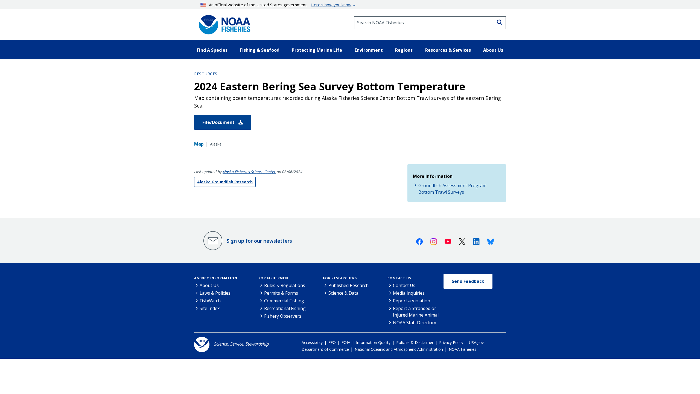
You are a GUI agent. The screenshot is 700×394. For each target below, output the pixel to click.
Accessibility (312, 342)
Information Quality (373, 342)
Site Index (210, 308)
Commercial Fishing (284, 301)
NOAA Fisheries (462, 349)
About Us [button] (493, 50)
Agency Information (215, 278)
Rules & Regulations (284, 285)
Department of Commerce (325, 349)
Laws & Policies (215, 293)
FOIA (346, 342)
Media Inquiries (409, 293)
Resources (205, 73)
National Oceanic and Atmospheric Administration (399, 349)
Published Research (348, 285)
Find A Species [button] (212, 50)
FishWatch (210, 301)
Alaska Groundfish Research (225, 181)
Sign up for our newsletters (259, 240)
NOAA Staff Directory (414, 323)
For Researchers (340, 278)
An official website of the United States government (280, 4)
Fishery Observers (282, 316)
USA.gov (476, 342)
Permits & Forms (281, 293)
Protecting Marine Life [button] (317, 50)
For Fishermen (273, 278)
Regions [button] (404, 50)
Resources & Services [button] (448, 50)
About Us (209, 285)
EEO (332, 342)
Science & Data (343, 293)
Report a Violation (411, 301)
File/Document (219, 122)
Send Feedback (468, 281)
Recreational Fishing (285, 308)
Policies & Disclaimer (414, 342)
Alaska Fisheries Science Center (249, 171)
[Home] (223, 23)
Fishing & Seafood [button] (259, 50)
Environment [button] (369, 50)
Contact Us (399, 278)
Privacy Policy (451, 342)
